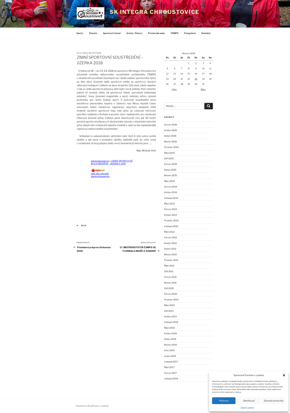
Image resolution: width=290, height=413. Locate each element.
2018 (84, 225)
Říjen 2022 (169, 232)
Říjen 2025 (169, 153)
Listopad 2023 (171, 198)
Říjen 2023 (169, 203)
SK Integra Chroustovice (154, 12)
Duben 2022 (170, 248)
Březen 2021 (170, 282)
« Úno (174, 89)
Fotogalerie (190, 33)
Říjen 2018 (169, 328)
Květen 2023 (170, 215)
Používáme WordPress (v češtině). (92, 406)
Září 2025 (169, 158)
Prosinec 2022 (171, 220)
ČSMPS (174, 33)
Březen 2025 (170, 175)
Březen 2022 (170, 254)
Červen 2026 (170, 124)
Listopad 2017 (171, 361)
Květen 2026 (170, 130)
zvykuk (96, 53)
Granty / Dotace (134, 33)
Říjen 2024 (169, 181)
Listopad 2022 (171, 226)
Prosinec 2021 (171, 260)
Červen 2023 (170, 209)
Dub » (203, 89)
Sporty (79, 33)
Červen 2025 (170, 164)
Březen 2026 (170, 141)
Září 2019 (169, 311)
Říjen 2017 (169, 367)
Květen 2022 (170, 243)
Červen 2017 (170, 373)
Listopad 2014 (171, 378)
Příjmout (224, 400)
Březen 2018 (170, 344)
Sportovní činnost (112, 33)
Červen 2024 (170, 186)
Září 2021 (168, 271)
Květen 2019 (170, 316)
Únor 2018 (169, 350)
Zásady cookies (247, 407)
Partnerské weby (156, 33)
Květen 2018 (170, 333)
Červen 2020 (170, 294)
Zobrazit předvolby (274, 400)
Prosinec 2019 (171, 299)
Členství (93, 33)
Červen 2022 (170, 237)
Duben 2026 (170, 135)
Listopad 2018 (171, 322)
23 (196, 79)
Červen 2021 (170, 277)
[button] (283, 375)
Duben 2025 (170, 169)
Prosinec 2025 (171, 147)
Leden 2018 (170, 356)
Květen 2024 (170, 192)
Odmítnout (249, 400)
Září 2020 (169, 288)
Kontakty (206, 33)
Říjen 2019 (169, 305)
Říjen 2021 (169, 265)
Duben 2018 (170, 339)
